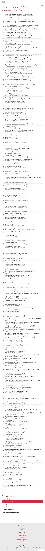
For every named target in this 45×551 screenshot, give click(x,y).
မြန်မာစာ (40, 549)
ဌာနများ (22, 537)
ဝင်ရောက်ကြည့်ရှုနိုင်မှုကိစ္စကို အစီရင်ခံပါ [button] (34, 547)
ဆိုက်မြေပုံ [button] (24, 547)
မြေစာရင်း (5, 506)
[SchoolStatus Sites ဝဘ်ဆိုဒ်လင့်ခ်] (22, 546)
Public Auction (6, 514)
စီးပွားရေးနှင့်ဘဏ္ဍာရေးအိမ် (8, 499)
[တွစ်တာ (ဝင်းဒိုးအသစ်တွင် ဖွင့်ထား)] (22, 532)
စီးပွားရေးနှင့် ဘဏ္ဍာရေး (8, 496)
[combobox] (41, 550)
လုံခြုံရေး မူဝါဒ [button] (19, 547)
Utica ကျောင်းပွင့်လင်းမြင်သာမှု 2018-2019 (11, 512)
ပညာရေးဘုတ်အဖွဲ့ (22, 535)
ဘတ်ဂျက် (5, 504)
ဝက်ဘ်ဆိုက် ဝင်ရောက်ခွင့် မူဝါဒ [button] (10, 547)
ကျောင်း (22, 541)
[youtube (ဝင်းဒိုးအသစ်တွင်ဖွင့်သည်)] (25, 532)
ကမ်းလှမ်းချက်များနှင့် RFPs (8, 501)
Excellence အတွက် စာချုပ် (8, 509)
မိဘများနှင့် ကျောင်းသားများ (22, 539)
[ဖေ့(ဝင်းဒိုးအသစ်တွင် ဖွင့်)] (20, 532)
